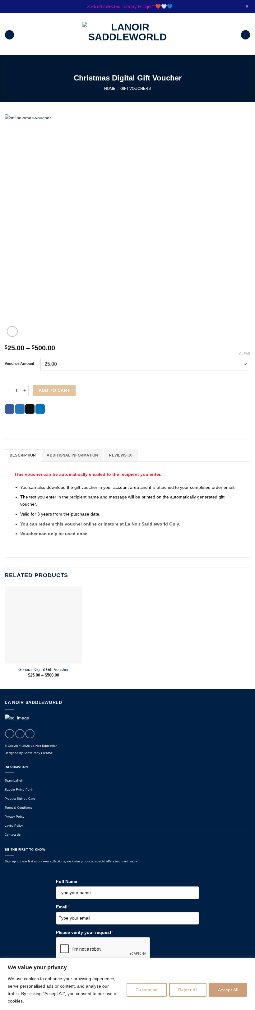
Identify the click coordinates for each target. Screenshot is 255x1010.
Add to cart (54, 390)
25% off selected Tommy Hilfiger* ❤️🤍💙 (130, 6)
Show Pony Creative (38, 753)
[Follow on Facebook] (9, 733)
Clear (244, 354)
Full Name (66, 881)
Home (109, 88)
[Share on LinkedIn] (40, 409)
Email (62, 906)
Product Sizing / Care (20, 798)
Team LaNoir (14, 780)
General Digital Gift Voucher (43, 669)
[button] (9, 34)
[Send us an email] (30, 733)
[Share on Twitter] (20, 409)
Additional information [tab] (72, 455)
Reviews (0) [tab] (120, 455)
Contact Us (13, 834)
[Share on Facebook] (9, 409)
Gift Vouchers (135, 88)
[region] (127, 984)
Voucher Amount (19, 363)
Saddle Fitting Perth (19, 789)
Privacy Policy (14, 816)
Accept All (228, 989)
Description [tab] (23, 455)
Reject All (187, 989)
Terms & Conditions (18, 807)
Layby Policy (14, 825)
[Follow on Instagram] (20, 733)
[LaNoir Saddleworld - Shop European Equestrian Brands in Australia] (127, 34)
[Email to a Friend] (30, 409)
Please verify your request (84, 932)
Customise (147, 989)
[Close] (248, 963)
